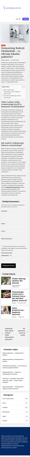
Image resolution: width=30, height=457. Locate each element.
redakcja (14, 303)
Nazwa (3, 224)
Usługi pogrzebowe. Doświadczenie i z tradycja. (13, 360)
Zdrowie (4, 421)
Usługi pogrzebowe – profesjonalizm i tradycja (13, 354)
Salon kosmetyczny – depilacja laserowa (18, 311)
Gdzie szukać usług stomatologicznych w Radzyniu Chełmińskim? (11, 92)
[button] (22, 87)
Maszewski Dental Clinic (13, 187)
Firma (4, 403)
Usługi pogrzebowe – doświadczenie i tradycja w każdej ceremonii (13, 388)
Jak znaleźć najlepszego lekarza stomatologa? (12, 97)
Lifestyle (4, 407)
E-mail (3, 231)
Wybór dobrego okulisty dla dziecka (19, 280)
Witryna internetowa (6, 239)
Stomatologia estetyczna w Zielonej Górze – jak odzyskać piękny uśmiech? (19, 296)
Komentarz (4, 211)
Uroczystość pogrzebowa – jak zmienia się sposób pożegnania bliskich (14, 367)
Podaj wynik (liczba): (6, 253)
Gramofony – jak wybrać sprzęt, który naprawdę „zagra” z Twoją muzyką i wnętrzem (13, 380)
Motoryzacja (5, 412)
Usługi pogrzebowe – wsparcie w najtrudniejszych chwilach (11, 373)
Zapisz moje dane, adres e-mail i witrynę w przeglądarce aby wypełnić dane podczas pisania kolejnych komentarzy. (14, 248)
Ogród (4, 416)
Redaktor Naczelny (5, 60)
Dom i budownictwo (8, 399)
